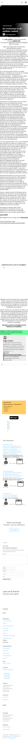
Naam (4, 571)
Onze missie (5, 697)
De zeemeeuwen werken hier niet (12, 358)
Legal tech (5, 633)
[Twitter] (8, 353)
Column (10, 25)
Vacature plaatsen (7, 663)
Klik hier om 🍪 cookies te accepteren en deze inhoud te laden (12, 223)
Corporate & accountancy (8, 625)
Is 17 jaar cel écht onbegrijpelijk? (12, 356)
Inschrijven (14, 530)
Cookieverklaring (16, 736)
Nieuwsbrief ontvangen (8, 669)
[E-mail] (5, 353)
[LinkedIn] (6, 353)
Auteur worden (6, 648)
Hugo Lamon (12, 34)
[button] (25, 2)
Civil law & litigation (7, 620)
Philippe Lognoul (9, 471)
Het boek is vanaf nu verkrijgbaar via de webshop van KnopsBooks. (14, 325)
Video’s (5, 640)
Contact (5, 683)
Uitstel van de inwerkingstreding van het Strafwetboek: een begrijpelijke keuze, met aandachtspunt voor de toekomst (12, 447)
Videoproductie (6, 653)
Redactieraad (6, 699)
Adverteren (5, 650)
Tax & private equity (7, 638)
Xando (10, 736)
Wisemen (18, 734)
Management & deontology (9, 635)
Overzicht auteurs (7, 727)
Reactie (5, 554)
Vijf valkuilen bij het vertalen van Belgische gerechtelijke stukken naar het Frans (13, 479)
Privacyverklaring (12, 738)
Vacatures (5, 658)
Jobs (4, 661)
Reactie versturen (6, 579)
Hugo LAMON (4, 215)
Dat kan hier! (24, 217)
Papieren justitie (8, 360)
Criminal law (5, 628)
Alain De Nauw (9, 444)
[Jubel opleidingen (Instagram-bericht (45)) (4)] (14, 364)
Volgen (8, 673)
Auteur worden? (6, 729)
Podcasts (5, 642)
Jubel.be (11, 351)
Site (3, 576)
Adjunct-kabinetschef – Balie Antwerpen (12, 404)
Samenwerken (7, 646)
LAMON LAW (16, 41)
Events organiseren (7, 655)
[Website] (4, 353)
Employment (5, 630)
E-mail (4, 574)
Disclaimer (5, 738)
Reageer (15, 418)
